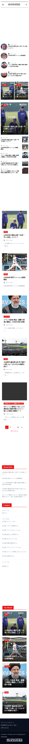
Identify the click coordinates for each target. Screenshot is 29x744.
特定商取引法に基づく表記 (8, 725)
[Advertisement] (14, 25)
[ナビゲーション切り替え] (3, 4)
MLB (5, 85)
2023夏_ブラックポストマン (10, 530)
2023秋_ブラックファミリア (10, 547)
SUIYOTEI (14, 4)
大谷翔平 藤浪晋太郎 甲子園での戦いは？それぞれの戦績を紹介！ (10, 164)
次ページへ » (14, 430)
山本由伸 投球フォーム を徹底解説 (17, 55)
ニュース (6, 316)
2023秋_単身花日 (7, 556)
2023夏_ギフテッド (7, 521)
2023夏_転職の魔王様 (8, 543)
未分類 (4, 566)
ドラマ (4, 519)
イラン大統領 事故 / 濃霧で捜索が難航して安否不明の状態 (14, 682)
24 (18, 427)
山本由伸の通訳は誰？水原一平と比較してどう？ (14, 631)
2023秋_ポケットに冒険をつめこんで (13, 403)
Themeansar (4, 736)
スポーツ (4, 510)
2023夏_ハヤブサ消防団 (9, 526)
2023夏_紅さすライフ (8, 538)
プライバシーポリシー (7, 722)
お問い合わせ (5, 727)
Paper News (21, 734)
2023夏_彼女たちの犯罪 (9, 534)
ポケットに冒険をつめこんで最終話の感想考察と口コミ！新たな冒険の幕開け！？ (10, 172)
